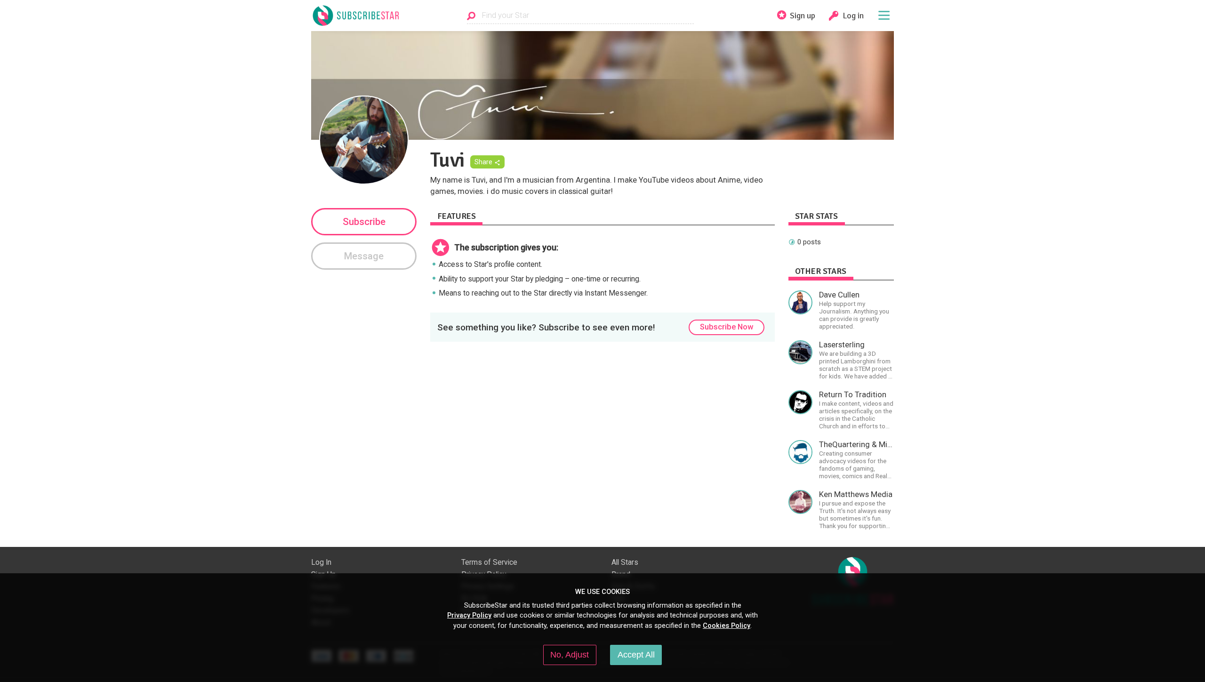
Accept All (636, 654)
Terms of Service (489, 562)
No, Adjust (569, 654)
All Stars (624, 562)
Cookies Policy (726, 625)
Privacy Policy (469, 615)
